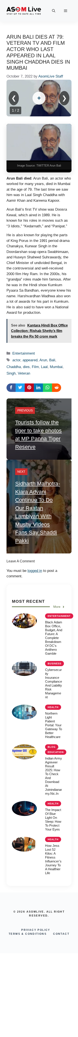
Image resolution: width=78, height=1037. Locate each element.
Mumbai (56, 367)
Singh (11, 373)
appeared (30, 360)
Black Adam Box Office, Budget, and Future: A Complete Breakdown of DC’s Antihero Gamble (53, 637)
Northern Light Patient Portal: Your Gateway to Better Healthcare (53, 725)
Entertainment (23, 353)
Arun (43, 360)
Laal (44, 367)
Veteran (24, 373)
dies (26, 367)
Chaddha (13, 367)
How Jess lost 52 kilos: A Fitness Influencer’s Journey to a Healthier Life (53, 859)
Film (35, 367)
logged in (35, 571)
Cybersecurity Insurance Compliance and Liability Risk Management (53, 683)
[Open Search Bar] (54, 10)
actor (16, 360)
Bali (52, 360)
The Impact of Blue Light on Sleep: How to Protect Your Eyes (53, 819)
